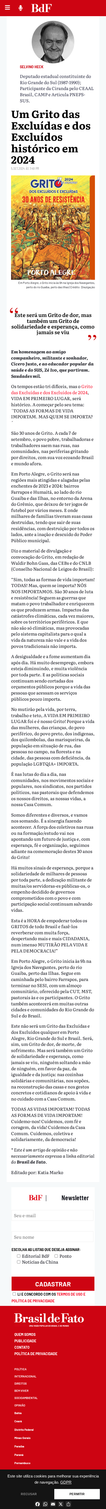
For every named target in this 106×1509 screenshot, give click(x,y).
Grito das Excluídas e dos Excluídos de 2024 (52, 389)
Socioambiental (26, 1397)
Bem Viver (21, 1390)
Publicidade (25, 1341)
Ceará (18, 1421)
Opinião (19, 1405)
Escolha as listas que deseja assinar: (46, 1249)
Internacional (25, 1376)
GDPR (66, 1482)
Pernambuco (22, 1463)
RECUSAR (29, 1494)
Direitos (20, 1383)
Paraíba (19, 1446)
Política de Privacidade (35, 1354)
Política (20, 1369)
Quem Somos (25, 1334)
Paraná (18, 1454)
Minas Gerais (22, 1437)
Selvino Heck (31, 67)
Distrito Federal (24, 1429)
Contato (22, 1347)
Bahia (18, 1413)
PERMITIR (76, 1494)
